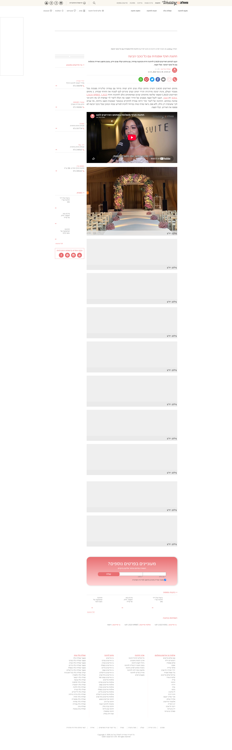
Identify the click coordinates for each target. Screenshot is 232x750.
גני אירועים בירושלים (106, 673)
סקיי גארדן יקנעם (169, 697)
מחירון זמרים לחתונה (137, 673)
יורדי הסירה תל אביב (168, 670)
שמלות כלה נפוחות (79, 702)
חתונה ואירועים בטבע (106, 699)
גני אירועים (110, 658)
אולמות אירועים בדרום (106, 692)
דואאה (166, 98)
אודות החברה (92, 728)
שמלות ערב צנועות (79, 709)
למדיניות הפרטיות (138, 580)
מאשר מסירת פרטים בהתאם (148, 580)
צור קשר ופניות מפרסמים (107, 727)
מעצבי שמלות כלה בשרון (77, 663)
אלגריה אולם (171, 699)
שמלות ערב (82, 706)
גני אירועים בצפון (108, 670)
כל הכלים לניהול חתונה (136, 658)
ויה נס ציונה (171, 709)
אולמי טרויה (171, 668)
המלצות (58, 11)
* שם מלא (162, 577)
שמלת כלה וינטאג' (79, 677)
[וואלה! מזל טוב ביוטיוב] (79, 255)
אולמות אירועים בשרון (106, 687)
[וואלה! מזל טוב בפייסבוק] (61, 255)
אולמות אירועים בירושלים (105, 694)
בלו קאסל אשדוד (169, 673)
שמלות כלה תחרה (80, 697)
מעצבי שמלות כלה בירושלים (76, 670)
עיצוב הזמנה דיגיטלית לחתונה (134, 665)
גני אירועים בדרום (108, 668)
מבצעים (46, 11)
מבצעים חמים (139, 675)
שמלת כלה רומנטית (79, 685)
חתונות (157, 3)
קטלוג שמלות (142, 728)
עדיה (173, 680)
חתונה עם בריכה (108, 709)
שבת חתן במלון (108, 714)
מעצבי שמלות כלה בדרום (77, 665)
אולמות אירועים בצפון (106, 685)
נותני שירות (152, 727)
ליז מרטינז (172, 692)
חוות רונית (171, 694)
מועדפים (70, 11)
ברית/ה (139, 3)
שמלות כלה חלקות (79, 687)
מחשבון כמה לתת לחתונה (135, 670)
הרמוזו (173, 682)
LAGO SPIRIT (93, 95)
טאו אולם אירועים (169, 658)
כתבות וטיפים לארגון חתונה (135, 668)
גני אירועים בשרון (108, 663)
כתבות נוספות (169, 592)
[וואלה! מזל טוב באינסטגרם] (73, 255)
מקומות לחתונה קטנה (106, 704)
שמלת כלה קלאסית (79, 675)
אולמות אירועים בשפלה (106, 689)
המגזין (79, 192)
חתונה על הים (109, 702)
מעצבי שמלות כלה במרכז (77, 660)
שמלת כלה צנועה (80, 680)
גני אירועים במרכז (108, 660)
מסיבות (132, 3)
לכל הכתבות (90, 612)
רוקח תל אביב (170, 706)
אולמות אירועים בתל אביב (105, 697)
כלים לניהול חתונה (94, 11)
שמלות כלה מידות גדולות (77, 694)
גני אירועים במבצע (74, 65)
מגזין (80, 11)
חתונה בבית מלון (108, 706)
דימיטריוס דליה (170, 660)
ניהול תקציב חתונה (138, 663)
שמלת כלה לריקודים (79, 692)
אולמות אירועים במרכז (106, 682)
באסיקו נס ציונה (170, 711)
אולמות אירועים (108, 680)
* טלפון (140, 577)
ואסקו (173, 665)
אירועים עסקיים (122, 3)
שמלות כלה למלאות (79, 682)
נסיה (173, 687)
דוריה (173, 685)
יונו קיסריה (171, 704)
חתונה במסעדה (109, 711)
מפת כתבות (132, 727)
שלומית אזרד (171, 677)
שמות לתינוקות (122, 728)
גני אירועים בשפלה (107, 665)
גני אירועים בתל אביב (106, 675)
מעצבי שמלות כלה (79, 658)
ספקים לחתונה (162, 728)
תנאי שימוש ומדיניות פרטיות (76, 727)
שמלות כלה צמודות (79, 704)
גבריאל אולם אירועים (168, 675)
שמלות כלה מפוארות (79, 699)
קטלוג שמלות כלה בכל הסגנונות (75, 673)
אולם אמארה (171, 663)
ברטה (173, 689)
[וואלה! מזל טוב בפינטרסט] (67, 255)
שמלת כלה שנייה (80, 689)
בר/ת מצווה (149, 3)
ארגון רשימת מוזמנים (137, 660)
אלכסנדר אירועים (169, 702)
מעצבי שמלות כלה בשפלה (77, 668)
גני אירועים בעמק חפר (106, 677)
